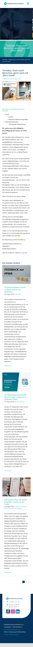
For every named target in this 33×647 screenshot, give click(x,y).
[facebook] (8, 611)
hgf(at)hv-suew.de (21, 253)
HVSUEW (23, 506)
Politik (6, 508)
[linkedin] (18, 611)
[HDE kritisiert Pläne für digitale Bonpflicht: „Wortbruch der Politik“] (16, 486)
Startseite (4, 59)
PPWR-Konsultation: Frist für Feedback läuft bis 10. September (15, 289)
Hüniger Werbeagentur (11, 634)
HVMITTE (17, 506)
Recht (16, 401)
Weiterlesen (7, 365)
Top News (18, 294)
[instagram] (13, 611)
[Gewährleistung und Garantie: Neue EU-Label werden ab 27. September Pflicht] (16, 382)
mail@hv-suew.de (14, 601)
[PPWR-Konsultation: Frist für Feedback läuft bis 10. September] (16, 274)
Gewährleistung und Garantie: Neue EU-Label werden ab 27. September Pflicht (15, 397)
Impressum (16, 629)
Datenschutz (8, 629)
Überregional (18, 508)
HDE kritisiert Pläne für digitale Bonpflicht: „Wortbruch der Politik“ (15, 502)
